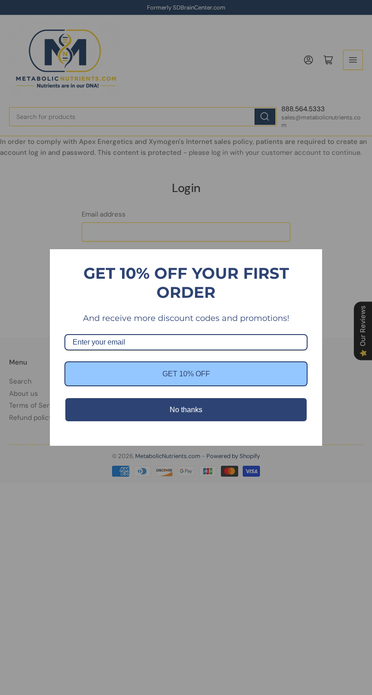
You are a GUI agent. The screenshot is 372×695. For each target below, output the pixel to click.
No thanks (186, 410)
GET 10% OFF (186, 374)
